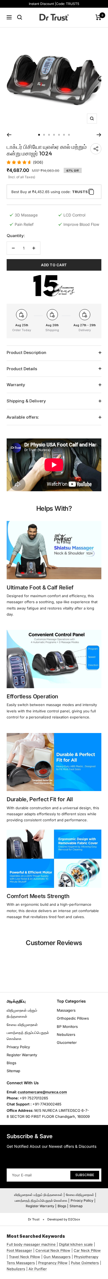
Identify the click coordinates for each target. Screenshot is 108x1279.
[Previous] (9, 135)
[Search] (19, 17)
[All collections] (56, 1244)
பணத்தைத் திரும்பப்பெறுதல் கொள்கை (28, 1035)
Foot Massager (19, 1250)
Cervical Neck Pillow (52, 1250)
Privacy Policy (18, 1047)
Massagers (66, 1010)
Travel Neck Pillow (24, 1257)
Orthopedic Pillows (73, 1018)
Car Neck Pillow (87, 1250)
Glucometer (67, 1042)
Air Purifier (38, 1269)
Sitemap (13, 1071)
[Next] (99, 135)
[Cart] (98, 17)
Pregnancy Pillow (53, 1263)
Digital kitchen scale (76, 1244)
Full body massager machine (31, 1244)
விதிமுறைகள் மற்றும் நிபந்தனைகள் (22, 1013)
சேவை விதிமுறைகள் (22, 1024)
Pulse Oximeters (85, 1263)
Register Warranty (22, 1055)
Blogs (11, 1063)
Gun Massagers (57, 1257)
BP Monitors (67, 1026)
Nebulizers (66, 1034)
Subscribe (84, 1175)
